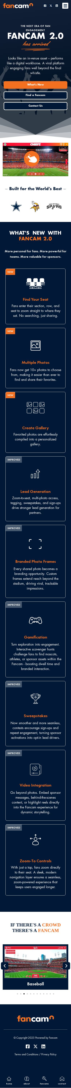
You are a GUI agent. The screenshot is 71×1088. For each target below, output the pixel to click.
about (26, 1083)
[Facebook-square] (45, 6)
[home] (9, 1078)
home (9, 1083)
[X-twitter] (51, 6)
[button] (65, 6)
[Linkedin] (57, 6)
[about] (26, 1078)
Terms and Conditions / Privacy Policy (35, 1054)
